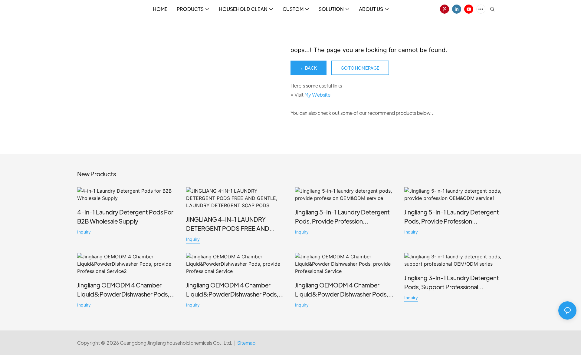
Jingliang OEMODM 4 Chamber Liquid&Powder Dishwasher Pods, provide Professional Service (341, 290)
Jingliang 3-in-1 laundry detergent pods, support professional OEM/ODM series (451, 282)
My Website (317, 94)
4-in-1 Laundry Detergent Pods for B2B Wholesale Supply (125, 216)
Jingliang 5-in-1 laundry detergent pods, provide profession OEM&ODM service (342, 217)
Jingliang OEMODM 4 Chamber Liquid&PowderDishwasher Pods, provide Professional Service (232, 290)
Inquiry (84, 231)
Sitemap (246, 343)
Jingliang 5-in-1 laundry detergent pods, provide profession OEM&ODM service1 (451, 217)
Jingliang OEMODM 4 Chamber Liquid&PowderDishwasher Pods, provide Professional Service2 (123, 290)
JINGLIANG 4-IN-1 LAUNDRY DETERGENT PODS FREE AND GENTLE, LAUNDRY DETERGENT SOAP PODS (231, 224)
